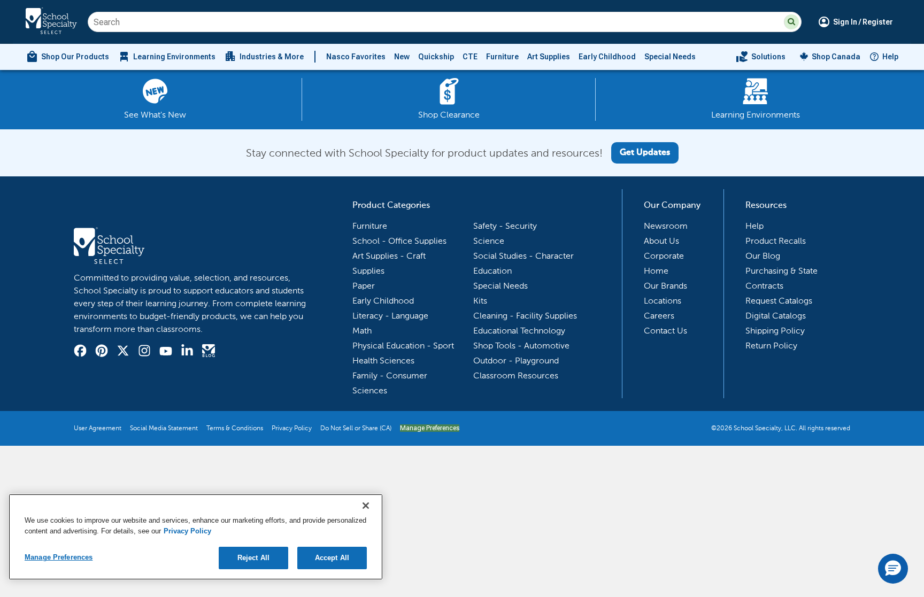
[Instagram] (144, 352)
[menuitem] (67, 56)
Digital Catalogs (775, 316)
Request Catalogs (778, 301)
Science (488, 241)
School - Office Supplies (399, 241)
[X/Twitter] (123, 352)
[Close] (366, 505)
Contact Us (665, 330)
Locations (662, 301)
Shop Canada (836, 56)
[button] (791, 21)
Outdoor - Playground (516, 360)
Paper (363, 286)
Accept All (332, 558)
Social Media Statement (164, 428)
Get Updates (645, 153)
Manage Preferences (429, 428)
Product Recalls (775, 241)
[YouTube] (165, 352)
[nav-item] (761, 56)
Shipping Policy (775, 330)
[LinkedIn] (187, 352)
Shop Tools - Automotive (521, 345)
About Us (661, 241)
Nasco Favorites (356, 56)
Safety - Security (505, 226)
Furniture (502, 56)
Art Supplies (548, 56)
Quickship (436, 56)
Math (362, 330)
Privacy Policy (292, 428)
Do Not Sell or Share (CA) (355, 428)
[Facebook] (80, 352)
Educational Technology (519, 330)
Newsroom (666, 226)
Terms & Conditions (234, 428)
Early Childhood (607, 56)
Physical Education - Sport (403, 345)
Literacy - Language (390, 316)
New (402, 56)
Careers (659, 316)
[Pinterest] (101, 352)
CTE (470, 56)
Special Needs (670, 56)
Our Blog (762, 256)
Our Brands (665, 286)
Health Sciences (383, 360)
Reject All (253, 558)
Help (890, 56)
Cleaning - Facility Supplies (525, 316)
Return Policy (771, 345)
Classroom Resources (515, 375)
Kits (480, 301)
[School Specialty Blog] (208, 352)
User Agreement (97, 428)
